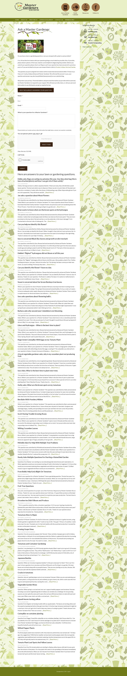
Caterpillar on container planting (30, 614)
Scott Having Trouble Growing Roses (32, 414)
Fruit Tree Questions (26, 486)
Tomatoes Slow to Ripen (27, 515)
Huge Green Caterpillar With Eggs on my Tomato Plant (39, 340)
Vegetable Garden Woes (27, 585)
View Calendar (87, 47)
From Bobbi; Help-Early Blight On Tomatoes (34, 472)
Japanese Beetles (24, 558)
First (19, 101)
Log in (68, 671)
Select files (46, 144)
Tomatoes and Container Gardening (32, 544)
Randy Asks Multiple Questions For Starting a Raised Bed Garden (43, 457)
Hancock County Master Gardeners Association (27, 8)
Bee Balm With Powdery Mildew (30, 399)
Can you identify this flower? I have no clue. (35, 268)
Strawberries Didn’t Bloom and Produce (33, 500)
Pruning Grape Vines (26, 529)
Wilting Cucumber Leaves (28, 428)
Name (20, 95)
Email (20, 105)
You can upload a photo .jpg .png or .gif (30, 133)
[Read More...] (49, 192)
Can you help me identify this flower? (32, 224)
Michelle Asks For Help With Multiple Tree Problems (38, 443)
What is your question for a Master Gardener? (32, 112)
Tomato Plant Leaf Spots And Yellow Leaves (35, 642)
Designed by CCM (61, 671)
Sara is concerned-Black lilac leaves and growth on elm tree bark (43, 239)
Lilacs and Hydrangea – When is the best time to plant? (39, 325)
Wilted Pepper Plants (26, 628)
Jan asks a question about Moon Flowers (33, 195)
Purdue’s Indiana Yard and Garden (65, 67)
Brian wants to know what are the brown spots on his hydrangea (43, 210)
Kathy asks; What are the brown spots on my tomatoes (39, 385)
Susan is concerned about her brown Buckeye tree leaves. (40, 282)
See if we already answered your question (36, 90)
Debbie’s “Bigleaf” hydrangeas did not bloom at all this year (41, 253)
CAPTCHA (21, 155)
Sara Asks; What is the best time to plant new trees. (38, 371)
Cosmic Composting (95, 43)
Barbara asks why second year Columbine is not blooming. (40, 311)
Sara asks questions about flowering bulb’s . (34, 296)
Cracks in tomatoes (25, 573)
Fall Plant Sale (92, 32)
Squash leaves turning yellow (29, 599)
